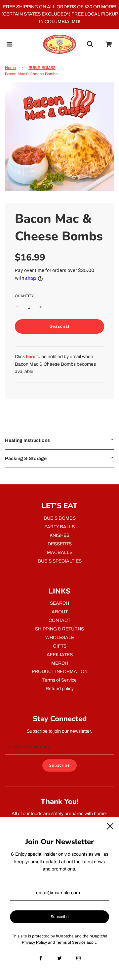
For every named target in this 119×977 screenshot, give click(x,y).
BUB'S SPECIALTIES (60, 561)
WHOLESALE (59, 637)
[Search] (89, 44)
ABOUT (60, 611)
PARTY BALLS (59, 526)
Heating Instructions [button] (27, 440)
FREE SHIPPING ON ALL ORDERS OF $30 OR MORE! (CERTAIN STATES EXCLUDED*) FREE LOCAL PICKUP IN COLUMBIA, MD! (59, 14)
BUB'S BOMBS (42, 67)
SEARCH (59, 603)
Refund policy (60, 688)
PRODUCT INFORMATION (60, 671)
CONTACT (59, 620)
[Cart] (108, 44)
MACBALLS (59, 552)
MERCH (59, 663)
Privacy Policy (34, 942)
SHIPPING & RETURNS (59, 628)
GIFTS (59, 646)
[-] (17, 307)
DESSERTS (60, 543)
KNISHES (59, 535)
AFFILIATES (60, 654)
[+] (40, 307)
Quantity (24, 296)
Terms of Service (59, 680)
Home (10, 67)
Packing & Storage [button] (26, 458)
